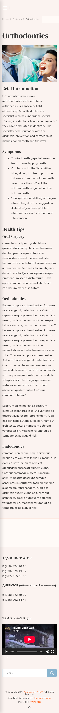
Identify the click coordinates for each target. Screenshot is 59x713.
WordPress (35, 702)
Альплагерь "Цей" (33, 692)
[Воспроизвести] (6, 654)
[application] (29, 639)
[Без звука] (47, 654)
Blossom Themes (42, 698)
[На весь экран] (52, 654)
